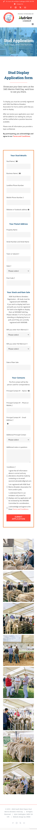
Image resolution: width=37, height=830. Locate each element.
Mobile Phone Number (15, 197)
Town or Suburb (12, 254)
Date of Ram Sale (12, 362)
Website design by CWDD (21, 817)
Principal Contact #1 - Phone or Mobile (17, 404)
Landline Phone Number (15, 185)
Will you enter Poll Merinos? (16, 344)
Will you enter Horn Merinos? (17, 330)
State (8, 266)
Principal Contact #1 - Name (17, 391)
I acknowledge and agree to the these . (20, 508)
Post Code (10, 278)
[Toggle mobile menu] (33, 24)
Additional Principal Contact (16, 435)
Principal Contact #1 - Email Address (16, 418)
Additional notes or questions (16, 447)
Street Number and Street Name (17, 242)
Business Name (12, 173)
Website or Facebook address (16, 210)
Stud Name (11, 161)
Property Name (11, 230)
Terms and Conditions (21, 136)
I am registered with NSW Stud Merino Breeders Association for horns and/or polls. (20, 487)
